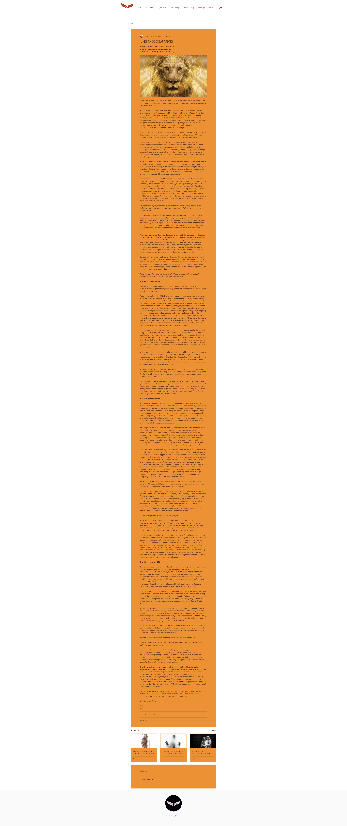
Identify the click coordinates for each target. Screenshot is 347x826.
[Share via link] (154, 714)
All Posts (134, 24)
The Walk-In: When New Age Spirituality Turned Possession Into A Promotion (173, 752)
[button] (220, 8)
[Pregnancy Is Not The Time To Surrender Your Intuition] (144, 741)
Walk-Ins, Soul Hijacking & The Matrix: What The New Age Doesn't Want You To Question (202, 752)
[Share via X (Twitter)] (145, 714)
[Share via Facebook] (141, 714)
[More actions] (206, 36)
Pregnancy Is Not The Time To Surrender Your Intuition (144, 752)
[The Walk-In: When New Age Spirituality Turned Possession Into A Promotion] (173, 741)
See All (214, 730)
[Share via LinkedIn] (150, 714)
